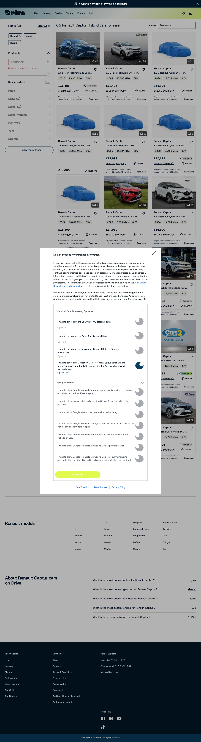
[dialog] (100, 371)
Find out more (119, 3)
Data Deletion (82, 487)
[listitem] (100, 311)
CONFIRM (77, 474)
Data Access (100, 487)
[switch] (139, 321)
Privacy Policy (118, 487)
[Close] (155, 254)
